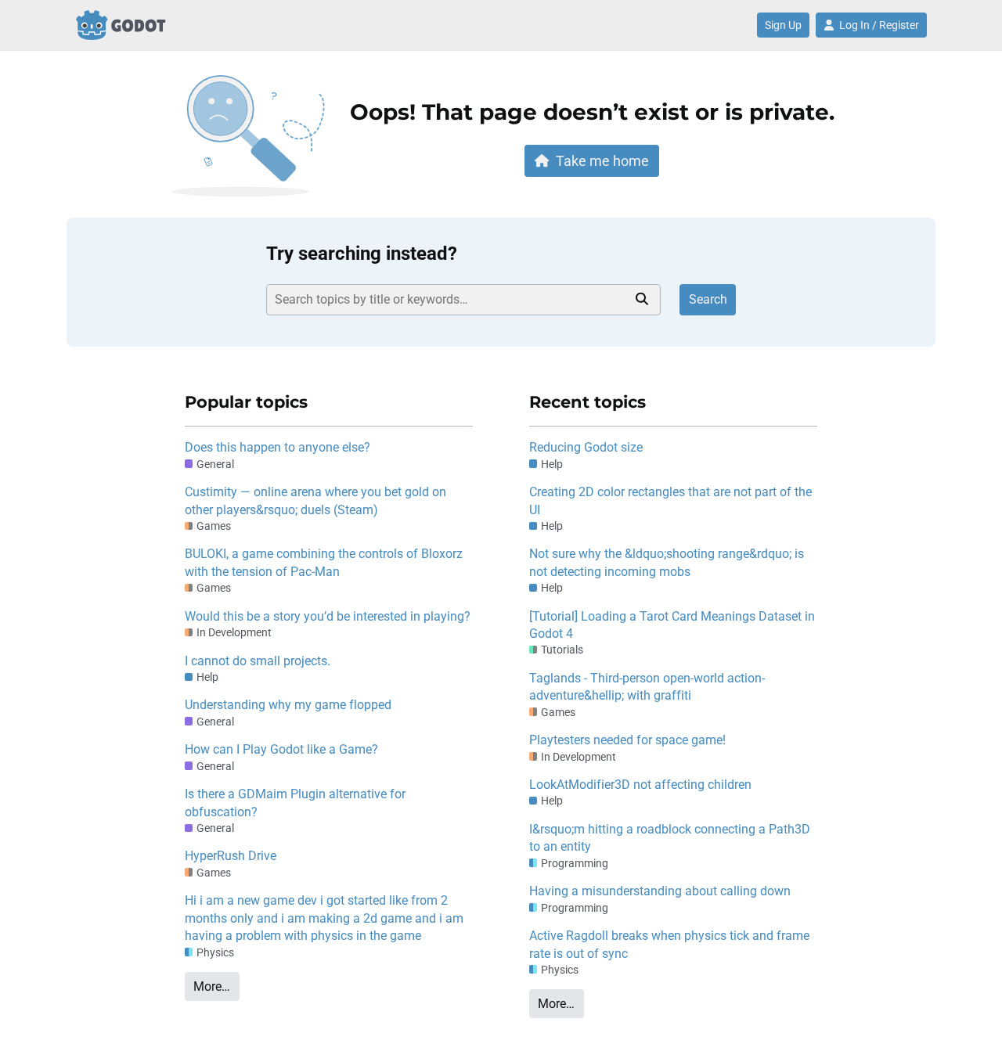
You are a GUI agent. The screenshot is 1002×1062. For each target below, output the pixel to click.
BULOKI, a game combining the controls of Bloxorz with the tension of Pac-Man (324, 562)
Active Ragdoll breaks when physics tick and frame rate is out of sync (669, 944)
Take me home (602, 161)
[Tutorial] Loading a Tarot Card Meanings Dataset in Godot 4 (672, 625)
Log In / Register (879, 25)
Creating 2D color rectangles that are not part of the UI (670, 500)
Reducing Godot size (586, 447)
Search (708, 299)
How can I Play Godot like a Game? (281, 749)
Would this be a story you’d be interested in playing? (327, 616)
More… (211, 986)
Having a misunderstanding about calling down (660, 891)
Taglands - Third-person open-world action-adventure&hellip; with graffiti (647, 687)
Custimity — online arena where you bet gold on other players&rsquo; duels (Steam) (315, 500)
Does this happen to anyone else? (277, 447)
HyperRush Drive (230, 855)
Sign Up (783, 25)
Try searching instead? (361, 254)
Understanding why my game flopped (288, 704)
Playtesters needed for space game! (627, 740)
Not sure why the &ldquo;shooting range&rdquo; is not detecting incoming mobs (666, 562)
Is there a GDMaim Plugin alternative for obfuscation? (295, 803)
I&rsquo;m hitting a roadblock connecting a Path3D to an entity (669, 838)
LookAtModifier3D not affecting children (640, 784)
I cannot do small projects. (257, 660)
